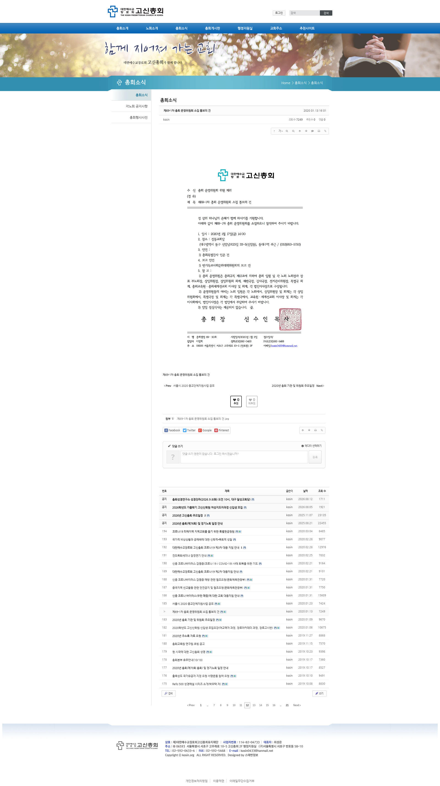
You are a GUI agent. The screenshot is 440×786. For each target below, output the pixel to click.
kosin (166, 119)
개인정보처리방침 (197, 781)
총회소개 (122, 28)
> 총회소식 (299, 83)
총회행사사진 (139, 117)
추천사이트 (307, 28)
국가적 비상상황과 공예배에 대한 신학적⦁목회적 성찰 (202, 539)
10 (234, 705)
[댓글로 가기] (312, 131)
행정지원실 (245, 28)
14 (260, 705)
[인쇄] (319, 131)
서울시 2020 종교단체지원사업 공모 (193, 603)
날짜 (305, 491)
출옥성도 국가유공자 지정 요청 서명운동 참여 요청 (201, 676)
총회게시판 (212, 28)
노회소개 (152, 28)
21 (287, 705)
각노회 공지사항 (137, 106)
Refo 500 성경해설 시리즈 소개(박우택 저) (197, 684)
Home (285, 83)
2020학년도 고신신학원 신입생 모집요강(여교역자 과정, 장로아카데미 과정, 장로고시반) (223, 627)
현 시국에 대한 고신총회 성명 (189, 651)
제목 (227, 491)
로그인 (279, 12)
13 (254, 705)
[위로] (300, 131)
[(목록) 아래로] (306, 131)
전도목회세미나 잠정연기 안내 (189, 555)
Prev (191, 705)
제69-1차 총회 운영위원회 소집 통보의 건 (187, 110)
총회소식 (181, 28)
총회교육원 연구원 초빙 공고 (188, 643)
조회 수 (322, 491)
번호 (164, 491)
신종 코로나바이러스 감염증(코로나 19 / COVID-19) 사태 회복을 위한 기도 (215, 563)
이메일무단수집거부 (242, 781)
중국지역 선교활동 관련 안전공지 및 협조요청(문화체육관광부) (208, 587)
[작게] (293, 131)
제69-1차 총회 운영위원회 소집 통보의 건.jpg (203, 418)
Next (296, 705)
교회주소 (276, 28)
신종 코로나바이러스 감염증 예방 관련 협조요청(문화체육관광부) (209, 579)
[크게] (287, 131)
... (207, 705)
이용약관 (218, 781)
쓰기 (321, 693)
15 (267, 705)
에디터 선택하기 (313, 445)
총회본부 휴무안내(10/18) (187, 659)
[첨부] (325, 131)
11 (240, 705)
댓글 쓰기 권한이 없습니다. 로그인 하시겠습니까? (210, 453)
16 (273, 705)
